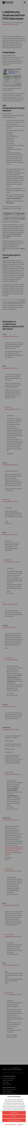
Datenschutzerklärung (10, 1124)
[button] (14, 1120)
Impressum (20, 1124)
